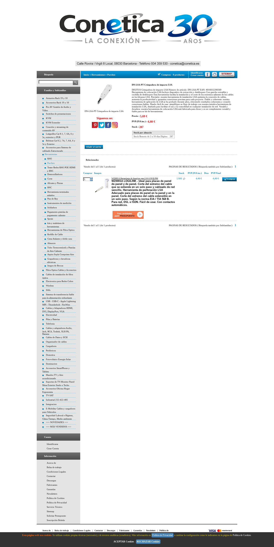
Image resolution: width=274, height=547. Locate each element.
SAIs (48, 290)
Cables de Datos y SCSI (57, 337)
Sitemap (50, 511)
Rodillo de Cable (55, 234)
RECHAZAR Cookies (148, 541)
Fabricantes (52, 485)
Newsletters (52, 494)
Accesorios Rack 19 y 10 (57, 102)
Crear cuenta (197, 75)
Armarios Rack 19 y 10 (57, 98)
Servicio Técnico (54, 507)
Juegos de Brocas (55, 265)
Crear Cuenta (53, 448)
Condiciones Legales (56, 471)
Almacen (51, 243)
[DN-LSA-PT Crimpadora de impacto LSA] (105, 94)
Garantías (51, 489)
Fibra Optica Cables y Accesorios (61, 270)
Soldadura (52, 207)
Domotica (50, 355)
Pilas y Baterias (53, 319)
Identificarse (52, 444)
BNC (49, 187)
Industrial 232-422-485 (57, 400)
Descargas (51, 480)
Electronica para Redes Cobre (59, 281)
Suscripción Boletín (56, 520)
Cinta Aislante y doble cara (59, 239)
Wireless (50, 285)
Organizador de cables (56, 341)
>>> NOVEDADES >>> (57, 422)
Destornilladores (54, 174)
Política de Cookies (55, 498)
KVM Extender (53, 122)
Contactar (51, 476)
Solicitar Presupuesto (56, 516)
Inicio (86, 75)
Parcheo (51, 163)
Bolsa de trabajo (54, 467)
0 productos (178, 75)
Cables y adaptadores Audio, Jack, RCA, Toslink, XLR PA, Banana (57, 331)
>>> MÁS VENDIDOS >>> (58, 426)
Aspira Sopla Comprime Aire (60, 254)
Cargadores (51, 346)
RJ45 (49, 158)
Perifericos (51, 350)
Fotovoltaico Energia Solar (58, 359)
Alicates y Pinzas (55, 183)
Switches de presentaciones (58, 114)
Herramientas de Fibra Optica (60, 230)
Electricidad (51, 315)
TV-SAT (50, 395)
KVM (48, 118)
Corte (49, 178)
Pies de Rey (52, 198)
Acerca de (51, 463)
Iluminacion (51, 364)
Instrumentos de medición (59, 203)
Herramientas (51, 154)
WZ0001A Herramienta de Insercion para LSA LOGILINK (135, 178)
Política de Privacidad (57, 502)
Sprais (50, 219)
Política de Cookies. (242, 535)
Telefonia (50, 323)
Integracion (51, 404)
